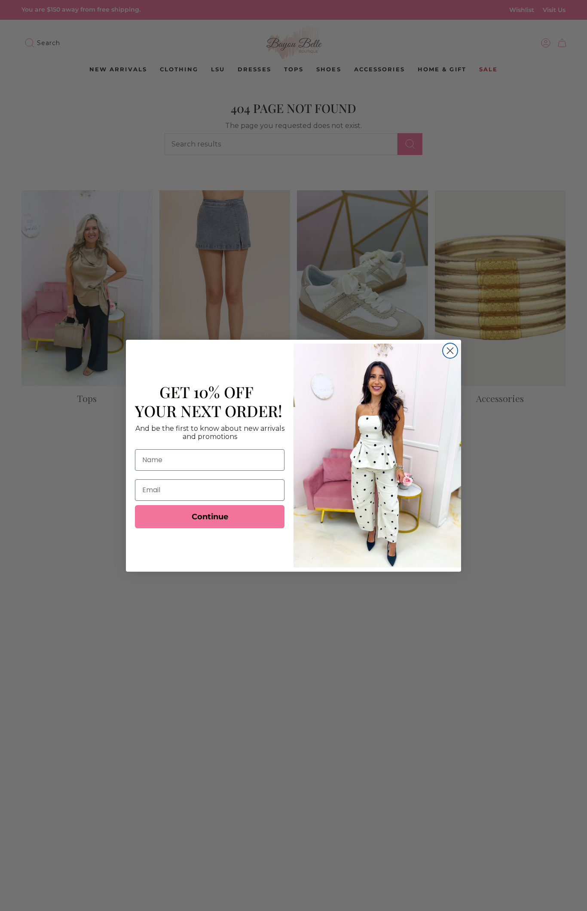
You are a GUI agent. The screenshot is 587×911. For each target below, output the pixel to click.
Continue (210, 516)
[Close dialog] (450, 350)
